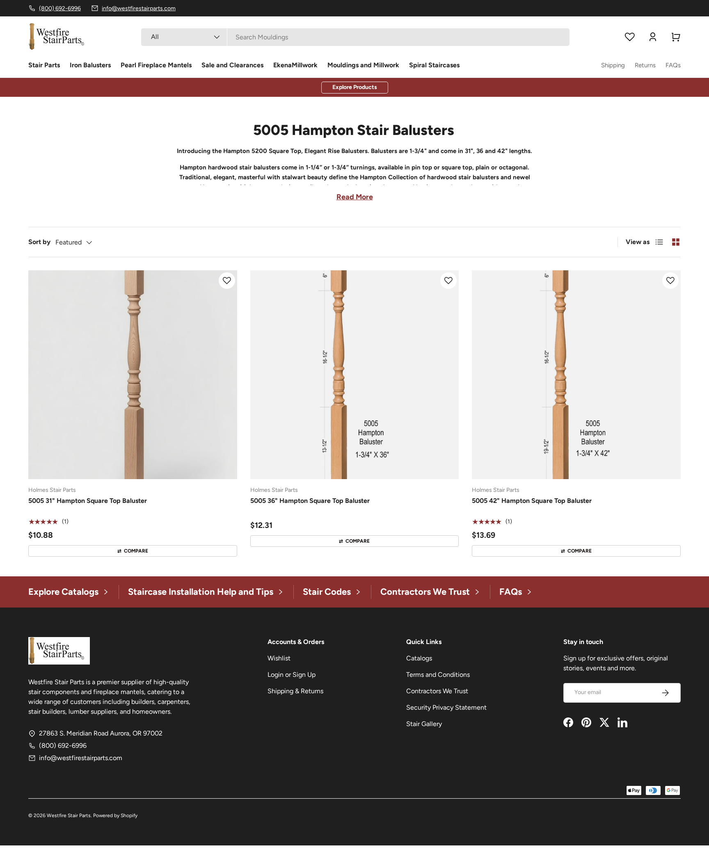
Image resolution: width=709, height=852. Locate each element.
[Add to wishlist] (227, 280)
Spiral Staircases (434, 65)
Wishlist (279, 658)
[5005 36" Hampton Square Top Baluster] (354, 374)
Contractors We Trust (437, 691)
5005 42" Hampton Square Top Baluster (532, 501)
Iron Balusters (90, 65)
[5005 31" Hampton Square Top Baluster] (132, 374)
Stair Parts (44, 65)
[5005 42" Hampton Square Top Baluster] (576, 374)
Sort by (39, 242)
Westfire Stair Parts (69, 815)
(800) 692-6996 (63, 745)
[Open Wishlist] (630, 37)
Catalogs (419, 658)
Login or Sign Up (292, 674)
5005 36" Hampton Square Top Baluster (310, 501)
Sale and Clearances (232, 65)
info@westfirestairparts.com (80, 758)
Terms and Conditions (438, 674)
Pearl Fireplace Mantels (156, 65)
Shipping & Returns (295, 691)
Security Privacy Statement (446, 707)
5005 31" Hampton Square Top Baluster (87, 501)
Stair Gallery (424, 724)
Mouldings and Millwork (363, 65)
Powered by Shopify (115, 815)
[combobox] (355, 37)
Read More (354, 196)
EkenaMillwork (295, 65)
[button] (676, 37)
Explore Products (354, 87)
